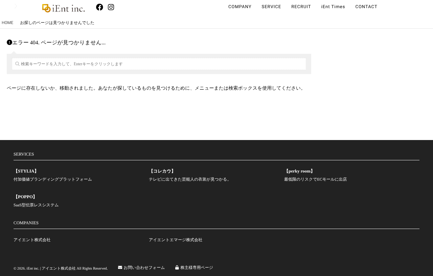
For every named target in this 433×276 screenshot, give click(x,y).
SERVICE (271, 6)
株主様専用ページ (197, 267)
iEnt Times (333, 6)
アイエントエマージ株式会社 (175, 239)
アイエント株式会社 (32, 239)
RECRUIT (301, 6)
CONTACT (366, 6)
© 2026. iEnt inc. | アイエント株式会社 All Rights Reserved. (61, 269)
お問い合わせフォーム (144, 267)
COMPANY (239, 6)
